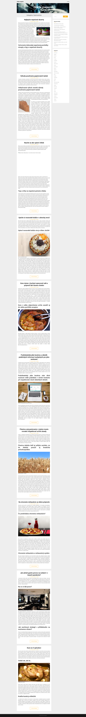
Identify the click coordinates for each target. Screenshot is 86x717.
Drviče (55, 57)
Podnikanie (55, 77)
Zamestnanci (56, 97)
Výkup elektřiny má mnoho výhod (58, 23)
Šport (54, 80)
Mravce (55, 68)
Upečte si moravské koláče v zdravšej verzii (34, 218)
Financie (55, 62)
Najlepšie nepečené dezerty (34, 20)
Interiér (55, 65)
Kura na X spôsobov (34, 648)
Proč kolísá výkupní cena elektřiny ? (59, 25)
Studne (55, 85)
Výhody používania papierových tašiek (34, 76)
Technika (55, 88)
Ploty (54, 74)
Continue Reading (34, 69)
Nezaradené (55, 71)
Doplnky (55, 54)
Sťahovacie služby (56, 82)
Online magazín (20, 1)
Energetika (55, 60)
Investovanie (56, 66)
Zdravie (55, 99)
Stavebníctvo (56, 83)
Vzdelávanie (55, 94)
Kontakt (68, 1)
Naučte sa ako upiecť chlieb (34, 143)
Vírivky (55, 91)
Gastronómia (56, 63)
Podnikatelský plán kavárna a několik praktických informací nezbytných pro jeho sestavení (34, 357)
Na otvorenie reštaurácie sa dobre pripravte (34, 502)
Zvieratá (55, 100)
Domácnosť (55, 52)
